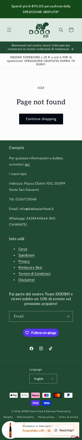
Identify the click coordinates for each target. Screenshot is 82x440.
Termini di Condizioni (34, 274)
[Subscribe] (68, 316)
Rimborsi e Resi (30, 267)
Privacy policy (46, 417)
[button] (9, 30)
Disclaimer (26, 280)
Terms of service (68, 417)
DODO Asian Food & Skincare (38, 411)
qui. (27, 164)
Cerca (22, 249)
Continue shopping (41, 119)
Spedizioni (26, 255)
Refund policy (25, 417)
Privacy (24, 261)
